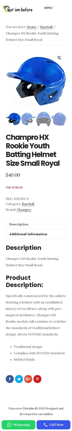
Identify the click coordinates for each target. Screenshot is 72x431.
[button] (59, 57)
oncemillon (45, 414)
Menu (48, 8)
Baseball (46, 27)
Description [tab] (18, 224)
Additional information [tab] (28, 234)
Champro (24, 210)
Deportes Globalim (17, 9)
